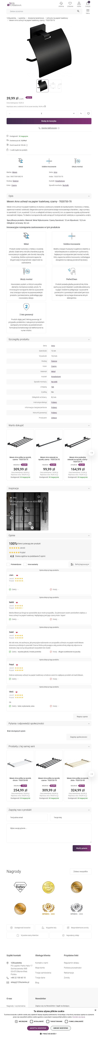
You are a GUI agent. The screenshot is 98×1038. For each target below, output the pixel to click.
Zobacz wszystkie (81, 871)
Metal (53, 371)
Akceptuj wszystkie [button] (38, 1028)
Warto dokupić (16, 425)
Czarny (14, 185)
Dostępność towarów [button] (22, 928)
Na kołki (66, 185)
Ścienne (15, 181)
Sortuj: (77, 564)
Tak (52, 387)
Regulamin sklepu (71, 963)
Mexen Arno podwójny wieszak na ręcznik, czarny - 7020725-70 (78, 459)
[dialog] (49, 1023)
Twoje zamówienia (43, 973)
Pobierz (54, 402)
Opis (11, 196)
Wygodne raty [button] (51, 928)
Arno (55, 172)
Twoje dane (40, 978)
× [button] (95, 1010)
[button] (88, 4)
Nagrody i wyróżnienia (16, 1006)
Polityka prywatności (73, 968)
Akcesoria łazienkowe (36, 18)
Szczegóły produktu (19, 339)
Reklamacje (69, 973)
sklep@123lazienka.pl (20, 982)
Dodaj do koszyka (48, 121)
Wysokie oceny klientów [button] (29, 935)
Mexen (14, 172)
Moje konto (40, 968)
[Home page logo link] (18, 4)
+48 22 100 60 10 (18, 978)
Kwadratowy (60, 181)
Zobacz (54, 418)
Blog (37, 982)
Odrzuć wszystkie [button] (60, 1028)
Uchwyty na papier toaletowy (57, 18)
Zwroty (67, 978)
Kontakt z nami (41, 963)
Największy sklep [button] (72, 935)
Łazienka (22, 18)
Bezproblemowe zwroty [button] (80, 928)
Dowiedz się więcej (78, 1017)
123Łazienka (11, 18)
